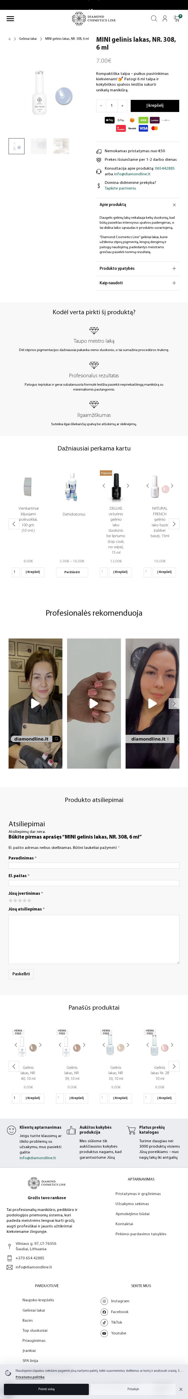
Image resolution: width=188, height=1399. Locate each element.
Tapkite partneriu (120, 188)
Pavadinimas (23, 858)
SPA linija (30, 1361)
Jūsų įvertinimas (26, 894)
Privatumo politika (30, 1377)
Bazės (28, 1320)
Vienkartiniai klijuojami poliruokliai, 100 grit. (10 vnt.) (29, 519)
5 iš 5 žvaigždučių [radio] (29, 900)
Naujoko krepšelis (38, 1300)
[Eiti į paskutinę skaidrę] (14, 523)
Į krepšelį (33, 572)
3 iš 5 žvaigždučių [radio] (20, 900)
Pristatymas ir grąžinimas (138, 1194)
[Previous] (104, 486)
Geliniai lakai (28, 39)
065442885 (165, 168)
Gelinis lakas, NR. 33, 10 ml (116, 1073)
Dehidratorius (74, 514)
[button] (176, 18)
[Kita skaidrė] (174, 523)
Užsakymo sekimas (132, 1204)
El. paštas (19, 876)
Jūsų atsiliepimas (27, 909)
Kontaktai (124, 1224)
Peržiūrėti (72, 572)
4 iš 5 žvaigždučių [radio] (24, 900)
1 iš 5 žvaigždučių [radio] (10, 900)
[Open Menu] (10, 19)
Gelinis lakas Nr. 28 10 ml (160, 1073)
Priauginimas (34, 1341)
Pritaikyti (133, 1389)
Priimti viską (46, 1389)
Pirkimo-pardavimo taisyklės (141, 1234)
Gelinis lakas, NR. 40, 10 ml (28, 1073)
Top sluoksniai (35, 1331)
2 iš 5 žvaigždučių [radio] (15, 900)
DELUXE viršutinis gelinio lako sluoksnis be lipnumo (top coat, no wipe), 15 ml (115, 530)
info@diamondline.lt (132, 174)
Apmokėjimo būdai (133, 1214)
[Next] (128, 486)
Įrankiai (29, 1351)
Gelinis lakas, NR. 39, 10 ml (72, 1073)
